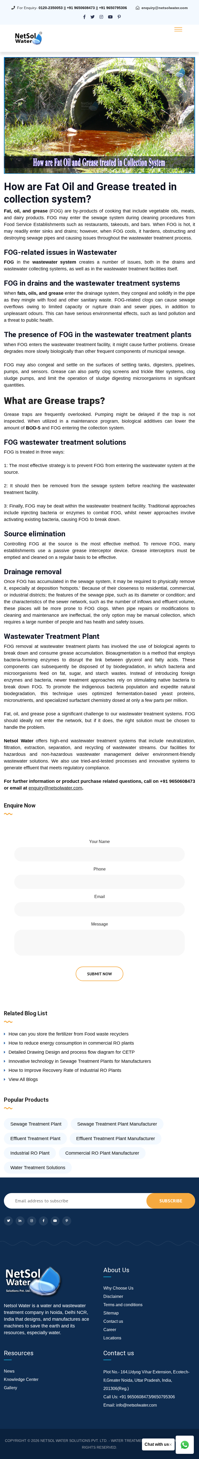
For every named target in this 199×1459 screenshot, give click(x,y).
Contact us (113, 1321)
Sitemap (111, 1313)
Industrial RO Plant (29, 1153)
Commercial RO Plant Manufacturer (102, 1153)
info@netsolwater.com (136, 1405)
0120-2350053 (51, 8)
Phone (100, 869)
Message (99, 924)
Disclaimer (113, 1296)
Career (109, 1329)
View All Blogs (23, 1079)
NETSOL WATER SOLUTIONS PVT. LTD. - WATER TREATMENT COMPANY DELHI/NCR (113, 1441)
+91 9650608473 (81, 8)
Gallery (10, 1388)
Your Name (99, 841)
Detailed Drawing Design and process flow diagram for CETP (72, 1052)
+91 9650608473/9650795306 (147, 1397)
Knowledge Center (21, 1379)
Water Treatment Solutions (37, 1167)
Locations (112, 1338)
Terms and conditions (123, 1305)
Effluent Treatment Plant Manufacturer (115, 1138)
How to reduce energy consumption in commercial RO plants (71, 1043)
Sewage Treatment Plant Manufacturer (117, 1124)
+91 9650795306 (113, 8)
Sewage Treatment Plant (35, 1124)
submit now (99, 973)
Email (99, 896)
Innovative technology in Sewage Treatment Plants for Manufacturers (80, 1061)
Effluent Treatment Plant (35, 1138)
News (9, 1371)
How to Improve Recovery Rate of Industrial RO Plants (65, 1070)
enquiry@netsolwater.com (164, 8)
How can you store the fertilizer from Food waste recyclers (69, 1034)
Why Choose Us (118, 1288)
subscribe (170, 1201)
